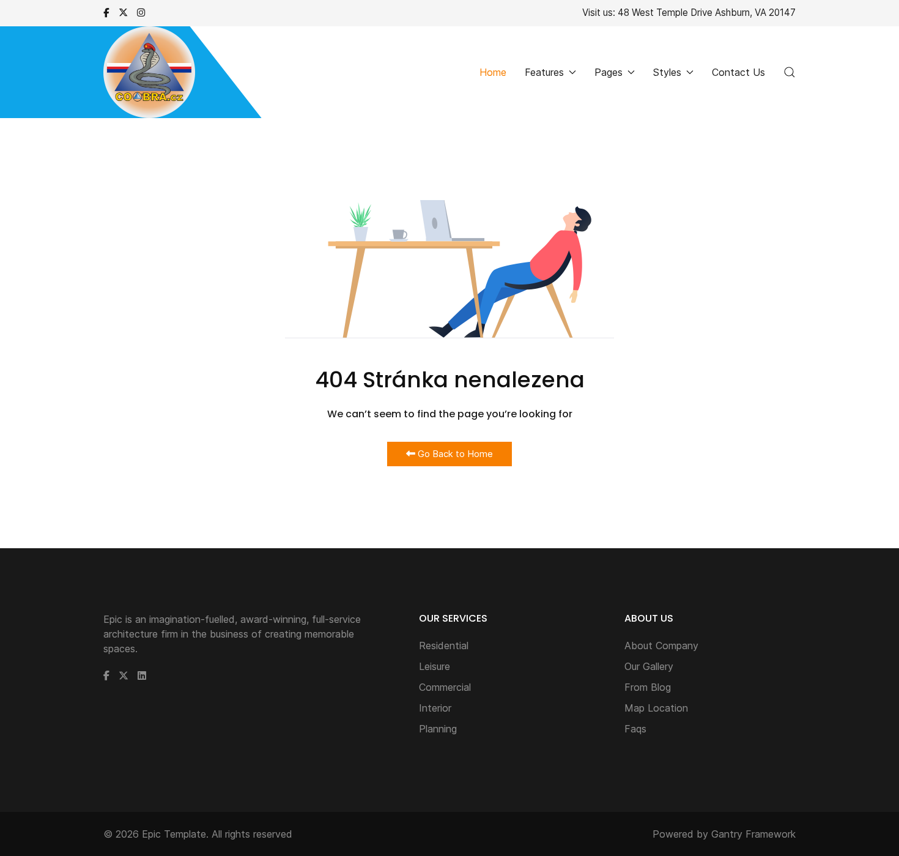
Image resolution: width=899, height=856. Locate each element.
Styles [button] (667, 72)
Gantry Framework (753, 834)
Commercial (445, 687)
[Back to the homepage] (149, 72)
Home (492, 72)
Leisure (434, 666)
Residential (443, 645)
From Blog (647, 687)
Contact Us (738, 72)
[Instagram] (141, 12)
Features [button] (544, 72)
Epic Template (174, 834)
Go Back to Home (454, 454)
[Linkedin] (142, 675)
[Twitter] (123, 12)
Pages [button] (608, 72)
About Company (661, 645)
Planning (438, 729)
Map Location (656, 708)
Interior (435, 708)
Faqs (635, 729)
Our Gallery (648, 666)
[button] (789, 72)
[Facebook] (106, 12)
